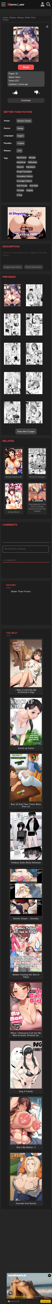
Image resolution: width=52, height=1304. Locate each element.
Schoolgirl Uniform (24, 181)
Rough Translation (24, 172)
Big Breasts (21, 157)
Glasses (20, 167)
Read (26, 67)
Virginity (29, 190)
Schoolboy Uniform (25, 176)
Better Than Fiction (21, 591)
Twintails (20, 190)
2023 (19, 151)
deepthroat (21, 162)
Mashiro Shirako (24, 121)
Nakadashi (30, 167)
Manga (20, 128)
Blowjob (32, 157)
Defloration (32, 162)
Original (20, 143)
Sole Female (22, 186)
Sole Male (34, 186)
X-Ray (19, 195)
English (20, 136)
